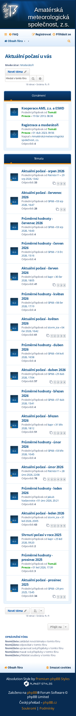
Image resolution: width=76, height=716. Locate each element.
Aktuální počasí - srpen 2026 (42, 171)
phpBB (32, 693)
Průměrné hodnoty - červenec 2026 (37, 220)
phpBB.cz (50, 702)
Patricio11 (53, 175)
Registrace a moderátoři (40, 125)
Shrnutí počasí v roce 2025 (41, 535)
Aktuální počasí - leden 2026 (42, 513)
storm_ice (53, 327)
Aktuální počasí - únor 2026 (42, 467)
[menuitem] (13, 34)
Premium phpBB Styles (53, 679)
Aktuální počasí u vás (28, 56)
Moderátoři (27, 65)
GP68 (51, 201)
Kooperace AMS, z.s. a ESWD (42, 108)
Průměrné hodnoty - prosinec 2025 (37, 557)
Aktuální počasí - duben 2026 (43, 370)
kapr (50, 277)
